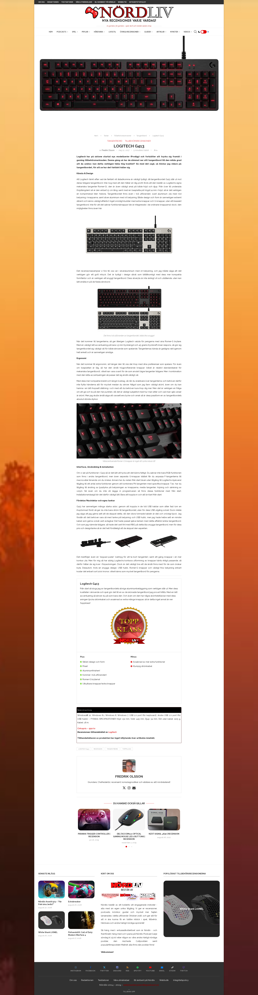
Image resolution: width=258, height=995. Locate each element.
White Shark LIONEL (48, 932)
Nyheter (174, 32)
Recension (98, 749)
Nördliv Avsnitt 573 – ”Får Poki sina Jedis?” (50, 903)
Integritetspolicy (137, 2)
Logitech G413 (83, 749)
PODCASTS (61, 32)
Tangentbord (142, 136)
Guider (147, 32)
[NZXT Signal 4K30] (164, 819)
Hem (51, 32)
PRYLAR (85, 32)
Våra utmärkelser (84, 2)
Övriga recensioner (129, 32)
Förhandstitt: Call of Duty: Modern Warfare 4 (80, 933)
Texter (106, 136)
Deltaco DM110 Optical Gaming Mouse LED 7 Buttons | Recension (129, 836)
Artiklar (160, 32)
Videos (187, 32)
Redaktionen (53, 2)
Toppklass (126, 749)
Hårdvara (98, 32)
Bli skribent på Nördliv (105, 2)
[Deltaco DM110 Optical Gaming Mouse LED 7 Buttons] (129, 819)
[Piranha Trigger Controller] (94, 819)
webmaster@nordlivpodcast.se (141, 985)
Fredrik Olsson (108, 150)
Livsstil (112, 32)
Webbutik (122, 2)
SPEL (74, 32)
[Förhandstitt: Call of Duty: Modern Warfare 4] (81, 920)
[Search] (195, 32)
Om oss (41, 2)
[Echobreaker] (81, 889)
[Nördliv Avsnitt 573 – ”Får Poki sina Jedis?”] (51, 889)
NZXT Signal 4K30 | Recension (164, 834)
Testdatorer (67, 2)
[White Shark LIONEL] (51, 920)
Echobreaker (74, 902)
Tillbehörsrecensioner (122, 136)
